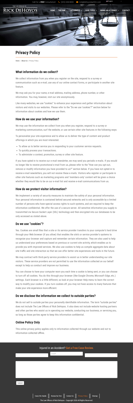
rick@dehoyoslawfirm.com (90, 2)
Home (18, 61)
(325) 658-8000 (67, 2)
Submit (20, 383)
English (110, 1)
